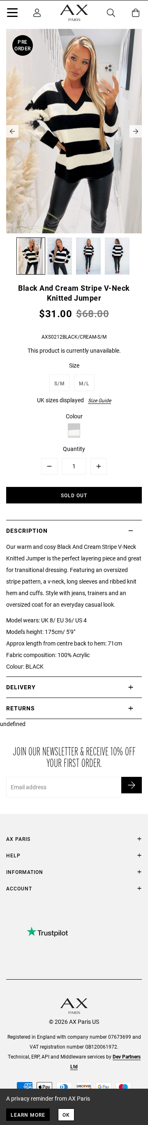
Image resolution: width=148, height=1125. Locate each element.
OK (66, 1114)
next (136, 131)
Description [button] (27, 530)
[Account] (37, 12)
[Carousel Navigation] (74, 131)
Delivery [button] (21, 687)
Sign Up (131, 785)
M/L (84, 383)
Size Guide (99, 400)
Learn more (28, 1114)
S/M (59, 383)
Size (74, 365)
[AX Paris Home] (74, 13)
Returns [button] (20, 708)
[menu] (12, 14)
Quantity (74, 449)
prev (12, 131)
